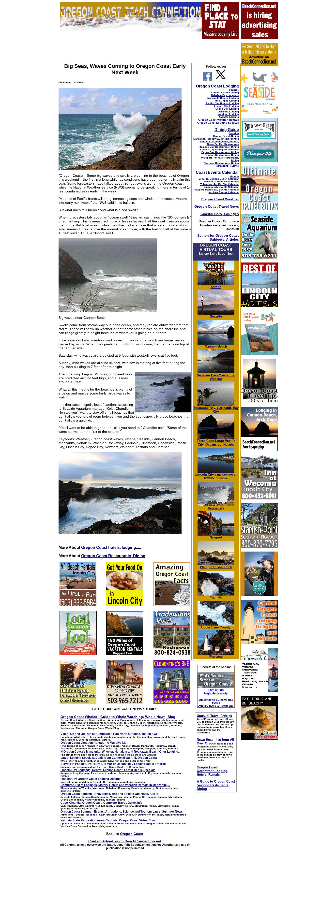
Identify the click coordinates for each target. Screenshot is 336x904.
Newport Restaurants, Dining (222, 155)
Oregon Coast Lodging (217, 86)
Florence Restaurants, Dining (221, 163)
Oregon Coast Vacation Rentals (218, 119)
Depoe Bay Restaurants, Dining (220, 152)
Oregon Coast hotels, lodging (108, 547)
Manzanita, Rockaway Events (221, 181)
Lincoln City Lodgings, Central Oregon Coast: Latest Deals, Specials (108, 770)
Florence (216, 656)
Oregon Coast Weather (220, 199)
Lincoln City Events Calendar (221, 187)
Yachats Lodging (229, 117)
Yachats (216, 597)
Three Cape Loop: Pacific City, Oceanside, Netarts (216, 442)
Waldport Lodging (228, 114)
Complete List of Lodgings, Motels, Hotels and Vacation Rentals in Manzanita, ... (115, 785)
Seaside (234, 89)
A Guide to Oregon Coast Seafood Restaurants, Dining (216, 785)
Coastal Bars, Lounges (219, 214)
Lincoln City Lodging (226, 106)
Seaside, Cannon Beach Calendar (219, 178)
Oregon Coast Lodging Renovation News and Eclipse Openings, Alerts (109, 794)
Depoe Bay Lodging (227, 108)
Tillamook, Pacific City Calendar (219, 184)
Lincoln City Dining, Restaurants (219, 149)
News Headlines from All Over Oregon (215, 741)
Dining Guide (226, 130)
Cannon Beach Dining (226, 136)
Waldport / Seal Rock (216, 567)
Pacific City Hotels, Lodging (222, 103)
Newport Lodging (229, 111)
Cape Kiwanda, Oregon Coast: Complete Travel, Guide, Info (101, 802)
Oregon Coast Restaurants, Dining (113, 556)
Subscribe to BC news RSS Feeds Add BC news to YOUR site (215, 702)
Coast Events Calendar (217, 172)
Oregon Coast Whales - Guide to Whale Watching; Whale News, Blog (118, 717)
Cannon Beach (216, 346)
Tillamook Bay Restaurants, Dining (218, 147)
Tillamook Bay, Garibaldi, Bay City (216, 409)
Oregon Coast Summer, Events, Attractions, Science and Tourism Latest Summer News (122, 811)
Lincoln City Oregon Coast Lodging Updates (91, 779)
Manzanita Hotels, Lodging (223, 98)
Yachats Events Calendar (224, 192)
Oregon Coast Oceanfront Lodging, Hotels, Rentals (212, 770)
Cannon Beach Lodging (225, 92)
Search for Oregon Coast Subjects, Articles (218, 237)
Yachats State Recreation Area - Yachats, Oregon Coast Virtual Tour (108, 820)
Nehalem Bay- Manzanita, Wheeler (216, 377)
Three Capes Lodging (226, 100)
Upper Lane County (215, 627)
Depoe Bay (216, 508)
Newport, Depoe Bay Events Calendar (216, 189)
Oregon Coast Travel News (216, 206)
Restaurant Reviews (227, 165)
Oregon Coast (131, 834)
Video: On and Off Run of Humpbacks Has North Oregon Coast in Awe (109, 734)
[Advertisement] (259, 818)
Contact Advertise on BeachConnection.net (124, 841)
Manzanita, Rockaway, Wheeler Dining (216, 138)
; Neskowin (220, 476)
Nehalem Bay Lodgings (225, 95)
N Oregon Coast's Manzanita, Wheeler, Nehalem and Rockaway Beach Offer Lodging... (120, 751)
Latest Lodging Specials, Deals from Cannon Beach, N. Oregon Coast (109, 757)
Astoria (234, 176)
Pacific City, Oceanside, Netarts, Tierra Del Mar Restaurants (219, 143)
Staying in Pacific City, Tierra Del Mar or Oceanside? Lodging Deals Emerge (113, 764)
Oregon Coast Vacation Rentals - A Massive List (94, 742)
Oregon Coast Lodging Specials (218, 122)
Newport (216, 537)
